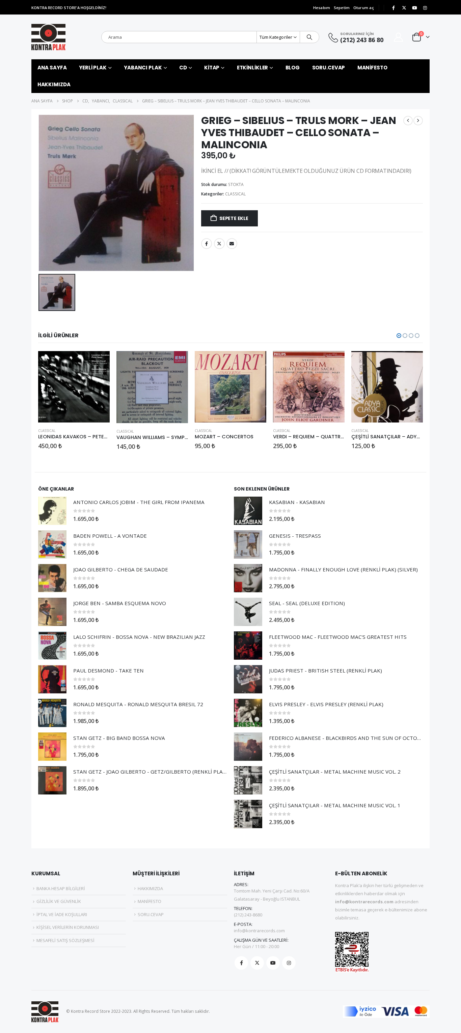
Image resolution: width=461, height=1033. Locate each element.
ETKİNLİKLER (252, 67)
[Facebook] (393, 7)
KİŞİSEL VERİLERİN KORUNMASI (67, 927)
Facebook (206, 243)
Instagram (289, 963)
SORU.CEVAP (328, 67)
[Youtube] (414, 7)
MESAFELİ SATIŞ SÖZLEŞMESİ (65, 940)
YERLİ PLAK (93, 67)
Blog (293, 67)
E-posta (231, 243)
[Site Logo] (48, 37)
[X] (404, 7)
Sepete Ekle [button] (98, 362)
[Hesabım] (398, 37)
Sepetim (342, 7)
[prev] (408, 120)
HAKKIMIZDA (54, 84)
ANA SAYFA (52, 67)
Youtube (273, 963)
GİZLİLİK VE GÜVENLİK (58, 901)
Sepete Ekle (233, 218)
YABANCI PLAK (143, 67)
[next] (418, 120)
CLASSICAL (235, 194)
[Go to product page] (74, 386)
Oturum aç (363, 7)
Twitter (219, 243)
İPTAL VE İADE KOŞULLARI (61, 914)
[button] (399, 336)
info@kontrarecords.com (259, 931)
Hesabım (321, 7)
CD (183, 67)
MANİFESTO (372, 67)
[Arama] (309, 37)
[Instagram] (425, 7)
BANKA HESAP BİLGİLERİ (60, 888)
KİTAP (211, 67)
